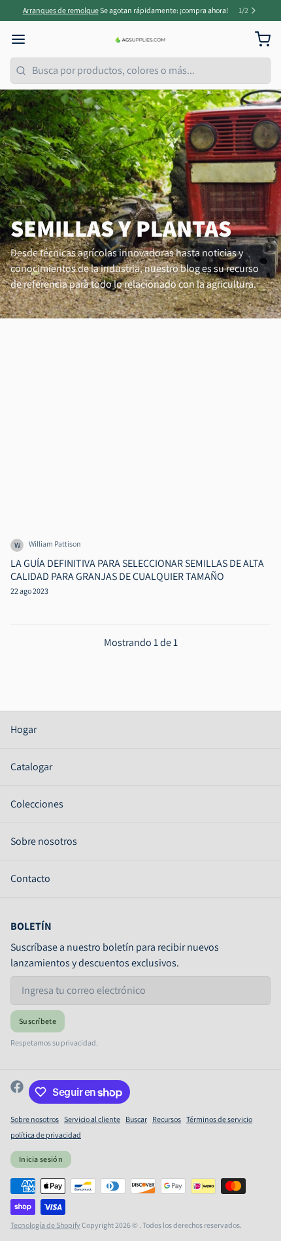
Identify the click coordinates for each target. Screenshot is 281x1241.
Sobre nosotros (43, 841)
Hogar (23, 729)
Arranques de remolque (61, 10)
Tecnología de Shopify (45, 1225)
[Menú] (23, 39)
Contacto (30, 878)
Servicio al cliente (92, 1119)
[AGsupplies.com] (140, 39)
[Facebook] (17, 1092)
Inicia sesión (41, 1159)
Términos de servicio (219, 1119)
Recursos (166, 1119)
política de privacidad (45, 1135)
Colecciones (36, 804)
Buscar (136, 1119)
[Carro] (257, 39)
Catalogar (31, 767)
